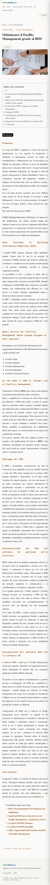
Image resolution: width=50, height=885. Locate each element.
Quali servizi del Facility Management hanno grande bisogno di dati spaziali (25, 101)
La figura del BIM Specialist (20, 826)
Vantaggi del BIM (12, 112)
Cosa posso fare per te (24, 7)
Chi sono (6, 7)
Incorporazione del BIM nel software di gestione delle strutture (23, 116)
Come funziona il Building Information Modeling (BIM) (24, 95)
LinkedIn (7, 873)
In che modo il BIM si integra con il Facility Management (22, 107)
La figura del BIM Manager (20, 823)
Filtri (7, 47)
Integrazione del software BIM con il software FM (24, 121)
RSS (15, 873)
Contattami (7, 10)
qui (42, 796)
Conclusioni (10, 124)
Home (4, 25)
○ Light (43, 15)
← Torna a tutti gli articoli (16, 849)
